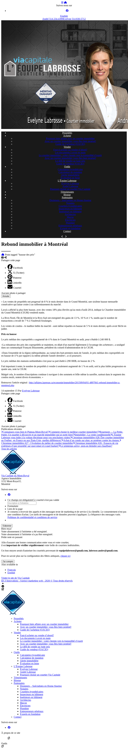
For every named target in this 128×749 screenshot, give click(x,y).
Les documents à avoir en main (70, 152)
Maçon (70, 217)
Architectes (70, 214)
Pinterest (17, 277)
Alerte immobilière (70, 175)
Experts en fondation (70, 228)
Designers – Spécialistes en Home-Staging (70, 200)
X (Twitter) (18, 272)
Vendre (67, 147)
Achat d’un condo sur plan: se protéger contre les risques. (91, 440)
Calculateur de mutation (70, 172)
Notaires (70, 203)
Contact (67, 231)
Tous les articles (9, 448)
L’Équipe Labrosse (67, 180)
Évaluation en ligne (70, 177)
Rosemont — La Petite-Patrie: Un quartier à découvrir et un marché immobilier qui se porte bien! (62, 433)
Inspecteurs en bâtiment (70, 208)
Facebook (18, 267)
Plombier (70, 222)
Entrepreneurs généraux (70, 225)
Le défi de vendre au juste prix (70, 161)
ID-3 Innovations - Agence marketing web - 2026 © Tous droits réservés (37, 580)
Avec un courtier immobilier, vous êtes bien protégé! (70, 141)
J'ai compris (7, 561)
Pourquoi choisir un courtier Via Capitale (70, 189)
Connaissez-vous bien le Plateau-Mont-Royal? (25, 432)
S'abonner (6, 526)
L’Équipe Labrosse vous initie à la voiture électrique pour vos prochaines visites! (61, 436)
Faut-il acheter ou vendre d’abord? (70, 149)
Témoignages (67, 192)
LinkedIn (17, 282)
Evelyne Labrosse (31, 390)
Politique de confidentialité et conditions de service (32, 517)
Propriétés (67, 132)
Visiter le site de (15, 578)
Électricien (70, 220)
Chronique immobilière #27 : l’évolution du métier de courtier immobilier (37, 443)
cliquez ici (65, 556)
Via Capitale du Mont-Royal (15, 475)
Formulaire (12, 506)
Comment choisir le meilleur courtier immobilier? (74, 432)
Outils (67, 166)
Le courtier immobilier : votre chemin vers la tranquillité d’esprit (70, 155)
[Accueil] (65, 2)
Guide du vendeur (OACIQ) (70, 163)
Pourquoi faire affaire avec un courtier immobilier (70, 138)
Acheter (67, 135)
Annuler (5, 296)
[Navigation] (62, 2)
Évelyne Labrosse (70, 183)
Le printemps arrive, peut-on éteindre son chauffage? (86, 446)
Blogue (67, 194)
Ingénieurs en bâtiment (70, 211)
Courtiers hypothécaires (70, 206)
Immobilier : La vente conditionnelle (93, 434)
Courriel (17, 287)
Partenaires (67, 197)
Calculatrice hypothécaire (70, 169)
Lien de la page (15, 509)
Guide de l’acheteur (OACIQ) (70, 144)
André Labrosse (70, 186)
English (64, 16)
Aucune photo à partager (13, 293)
